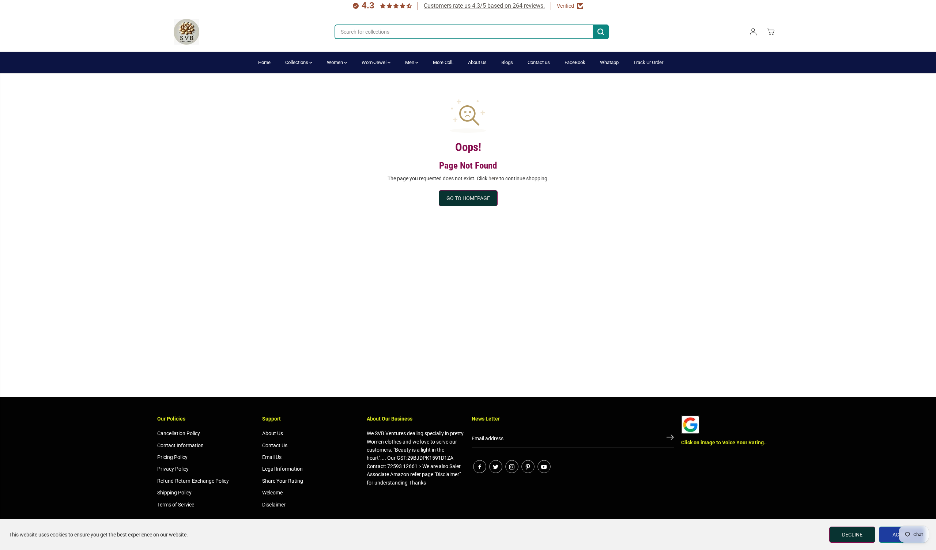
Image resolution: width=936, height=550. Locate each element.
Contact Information (180, 445)
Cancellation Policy (178, 433)
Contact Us (274, 445)
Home (264, 62)
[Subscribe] (670, 438)
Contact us (539, 62)
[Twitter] (496, 467)
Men (410, 62)
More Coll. (443, 62)
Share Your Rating (282, 481)
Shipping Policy (174, 493)
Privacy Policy (173, 469)
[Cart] (771, 32)
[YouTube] (544, 467)
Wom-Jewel (375, 62)
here (493, 178)
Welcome (272, 493)
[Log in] (753, 32)
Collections (297, 62)
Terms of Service (175, 505)
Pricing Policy (172, 457)
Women (335, 62)
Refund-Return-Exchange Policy (193, 481)
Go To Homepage (468, 198)
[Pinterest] (528, 467)
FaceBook (575, 62)
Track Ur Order (648, 62)
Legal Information (282, 469)
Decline (852, 535)
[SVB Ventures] (186, 31)
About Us (477, 62)
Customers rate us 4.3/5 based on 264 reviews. (484, 5)
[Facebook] (480, 467)
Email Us (272, 457)
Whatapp (609, 62)
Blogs (507, 62)
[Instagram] (512, 467)
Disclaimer (274, 505)
